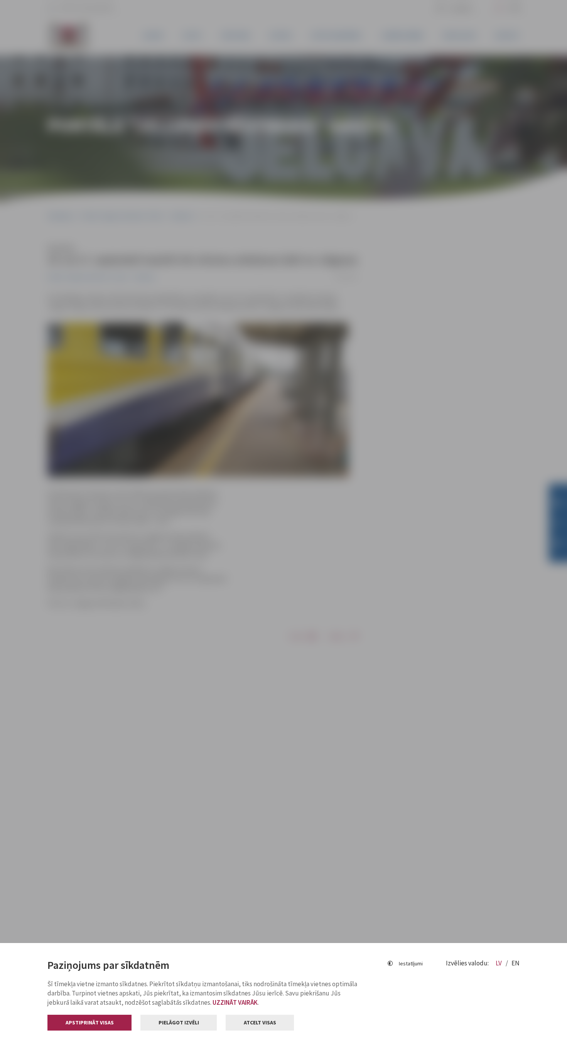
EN (515, 963)
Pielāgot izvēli (179, 1022)
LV (499, 963)
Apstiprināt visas (90, 1022)
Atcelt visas (260, 1022)
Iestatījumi (411, 963)
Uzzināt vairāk (235, 1002)
